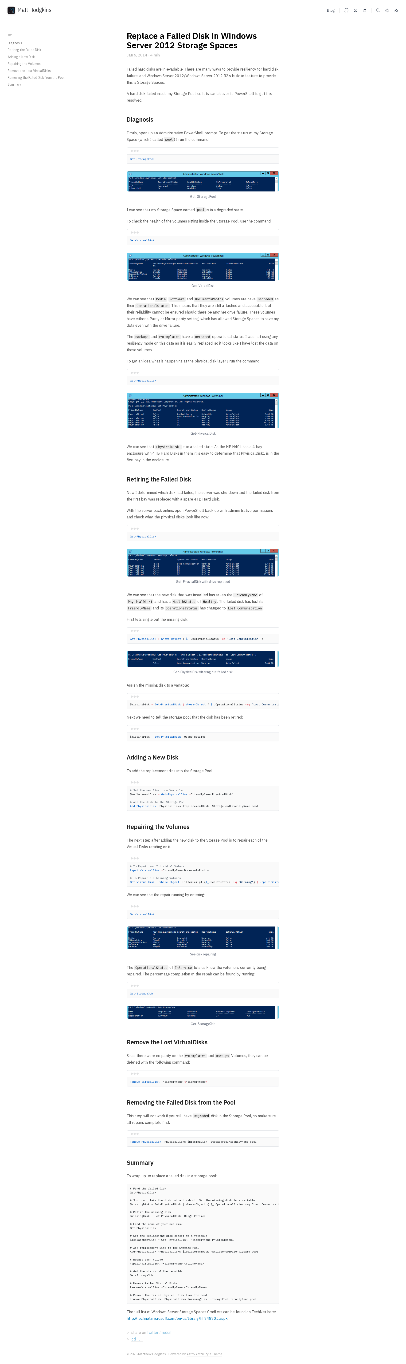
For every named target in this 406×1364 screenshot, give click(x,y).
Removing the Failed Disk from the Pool (36, 78)
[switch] (387, 10)
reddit (167, 1332)
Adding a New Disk (21, 57)
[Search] (378, 10)
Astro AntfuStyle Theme (204, 1354)
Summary (14, 84)
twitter (152, 1332)
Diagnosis (15, 43)
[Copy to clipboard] (273, 161)
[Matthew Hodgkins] (29, 10)
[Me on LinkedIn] (364, 10)
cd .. (137, 1339)
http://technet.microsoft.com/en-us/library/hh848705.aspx (177, 1318)
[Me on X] (355, 10)
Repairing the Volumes (24, 64)
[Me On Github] (346, 10)
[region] (203, 704)
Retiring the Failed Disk (24, 50)
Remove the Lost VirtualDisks (29, 71)
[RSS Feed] (396, 10)
